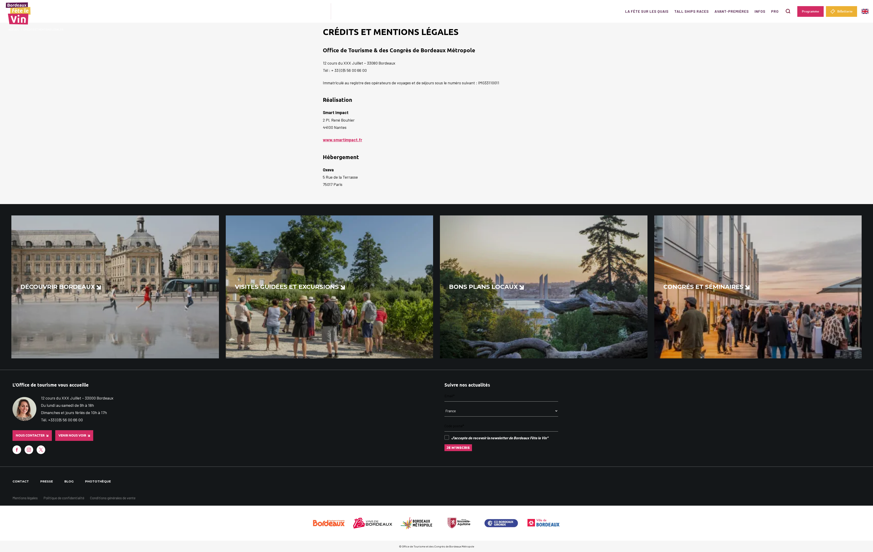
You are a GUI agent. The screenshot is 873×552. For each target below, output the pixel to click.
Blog (69, 481)
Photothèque (98, 481)
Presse (46, 481)
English (865, 11)
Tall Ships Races (691, 11)
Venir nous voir (72, 435)
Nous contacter (30, 435)
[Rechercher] (788, 11)
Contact (21, 481)
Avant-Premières (732, 11)
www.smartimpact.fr (342, 139)
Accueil (13, 29)
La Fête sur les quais (647, 11)
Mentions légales (25, 498)
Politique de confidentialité (63, 498)
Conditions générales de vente (112, 498)
